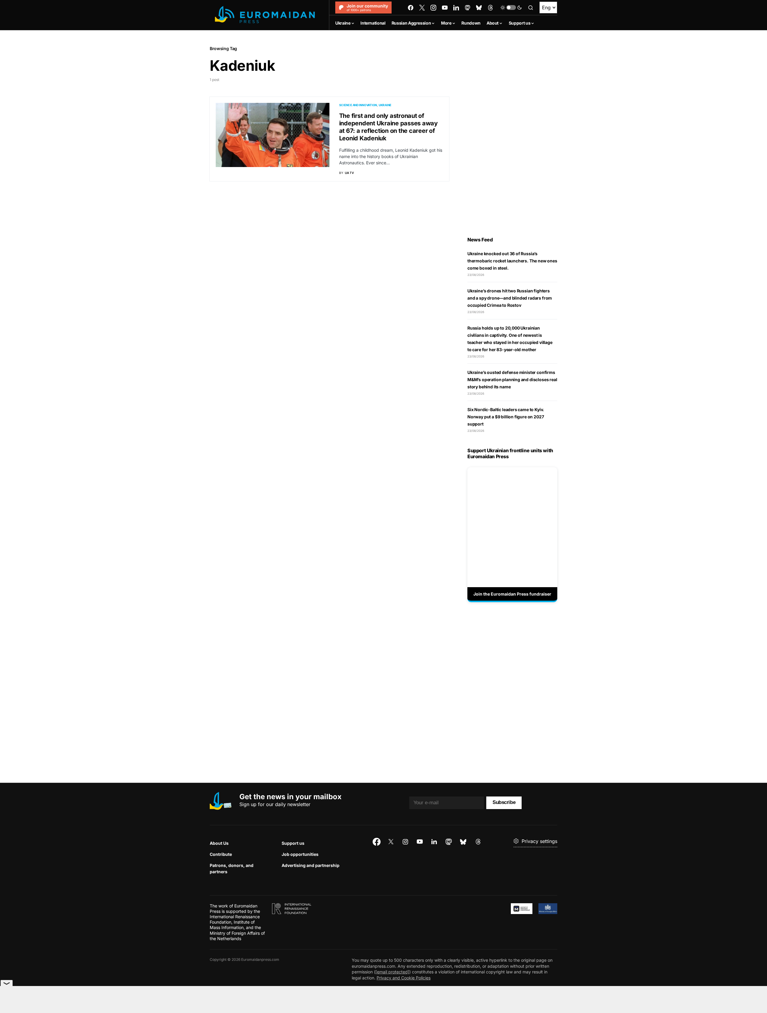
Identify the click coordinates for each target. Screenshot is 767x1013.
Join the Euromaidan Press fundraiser (512, 593)
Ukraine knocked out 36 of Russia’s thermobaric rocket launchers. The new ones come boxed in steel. (512, 260)
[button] (511, 7)
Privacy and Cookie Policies (404, 977)
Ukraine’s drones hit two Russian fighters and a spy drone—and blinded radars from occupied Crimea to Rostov (509, 298)
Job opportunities (300, 854)
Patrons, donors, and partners (231, 868)
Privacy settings (539, 841)
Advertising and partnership (310, 865)
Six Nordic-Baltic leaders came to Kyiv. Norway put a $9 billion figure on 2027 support (505, 416)
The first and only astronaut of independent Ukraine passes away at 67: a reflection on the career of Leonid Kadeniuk (388, 127)
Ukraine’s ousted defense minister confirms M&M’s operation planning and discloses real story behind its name (512, 379)
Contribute (221, 854)
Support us (293, 843)
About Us (219, 843)
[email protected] (392, 971)
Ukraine (385, 105)
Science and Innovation (358, 105)
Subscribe (504, 802)
